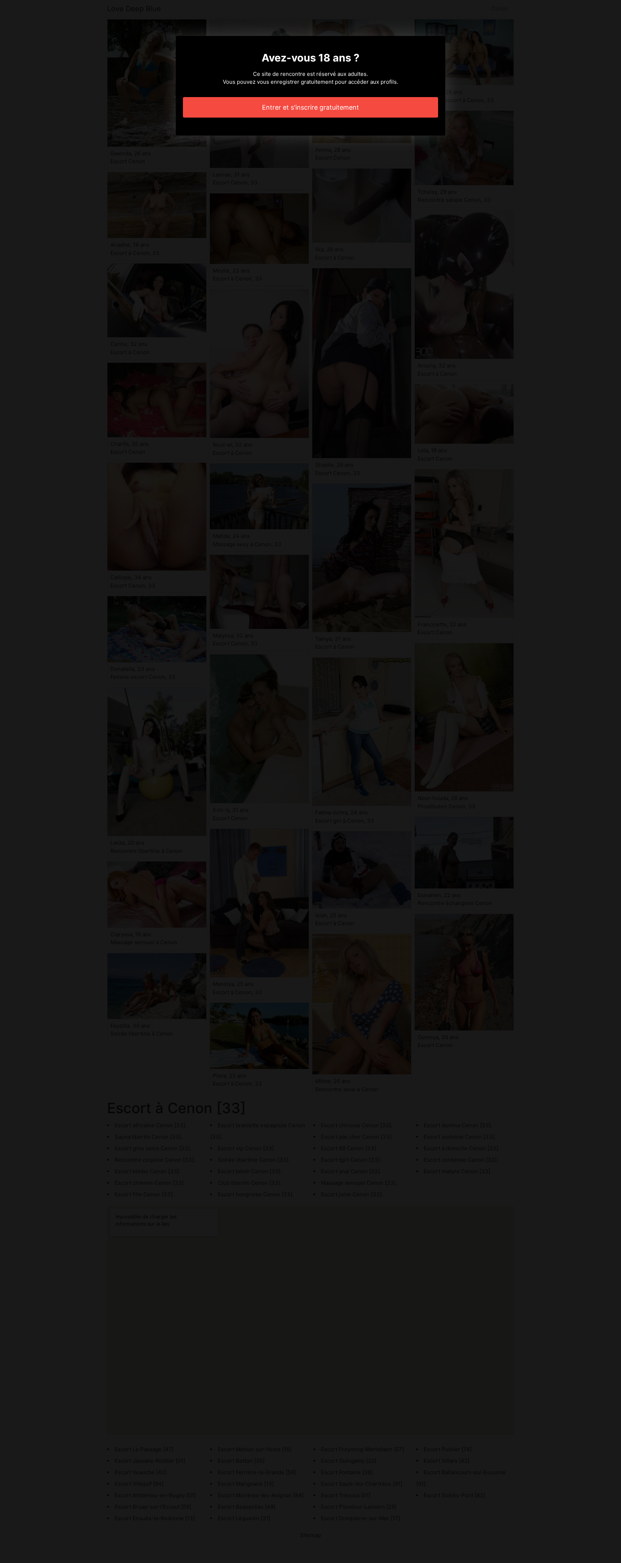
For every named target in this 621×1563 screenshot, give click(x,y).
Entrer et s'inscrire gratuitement (310, 107)
